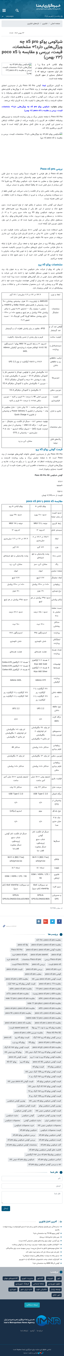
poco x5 (7, 1037)
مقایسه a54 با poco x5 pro (50, 1042)
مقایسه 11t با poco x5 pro (50, 983)
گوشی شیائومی (28, 1115)
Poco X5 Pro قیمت (20, 964)
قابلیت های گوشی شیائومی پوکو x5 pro (45, 1149)
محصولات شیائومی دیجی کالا (49, 1125)
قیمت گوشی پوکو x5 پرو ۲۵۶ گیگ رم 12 (44, 1091)
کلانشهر (40, 1278)
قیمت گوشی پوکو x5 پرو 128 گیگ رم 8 (45, 1096)
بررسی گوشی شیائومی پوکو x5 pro (21, 1140)
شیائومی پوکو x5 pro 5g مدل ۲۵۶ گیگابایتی (43, 1154)
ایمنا (42, 7)
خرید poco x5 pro (53, 969)
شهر (58, 1278)
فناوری (44, 23)
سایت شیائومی (12, 1115)
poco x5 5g (23, 944)
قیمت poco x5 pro (14, 969)
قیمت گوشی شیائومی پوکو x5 (49, 1081)
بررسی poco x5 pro (34, 969)
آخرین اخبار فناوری (48, 1222)
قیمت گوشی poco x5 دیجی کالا (20, 1081)
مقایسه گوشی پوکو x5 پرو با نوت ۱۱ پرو (45, 1057)
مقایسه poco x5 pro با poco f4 (18, 1013)
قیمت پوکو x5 (38, 1066)
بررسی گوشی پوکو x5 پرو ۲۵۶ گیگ (47, 1037)
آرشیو (32, 1330)
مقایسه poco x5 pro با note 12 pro (20, 998)
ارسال (6, 1208)
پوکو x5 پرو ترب (18, 1042)
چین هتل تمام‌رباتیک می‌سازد (49, 1237)
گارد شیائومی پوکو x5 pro (51, 1144)
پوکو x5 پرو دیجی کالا (13, 1052)
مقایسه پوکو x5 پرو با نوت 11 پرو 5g (46, 1027)
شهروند (50, 1278)
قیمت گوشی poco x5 (17, 1057)
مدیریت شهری (27, 1278)
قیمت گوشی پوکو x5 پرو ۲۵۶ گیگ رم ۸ (45, 1076)
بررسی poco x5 (38, 964)
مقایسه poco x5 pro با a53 (50, 1008)
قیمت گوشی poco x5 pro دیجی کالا (46, 979)
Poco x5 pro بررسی (53, 959)
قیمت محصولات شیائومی (51, 1130)
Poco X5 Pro (16, 949)
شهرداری (13, 1289)
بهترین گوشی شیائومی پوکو (50, 1105)
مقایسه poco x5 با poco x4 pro (18, 1022)
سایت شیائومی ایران (53, 1120)
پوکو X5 (32, 1042)
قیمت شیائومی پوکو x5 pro (50, 1140)
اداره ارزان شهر (26, 1289)
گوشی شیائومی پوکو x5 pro (50, 1135)
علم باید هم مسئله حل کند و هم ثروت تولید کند (42, 1252)
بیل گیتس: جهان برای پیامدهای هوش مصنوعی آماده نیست (39, 1241)
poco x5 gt (56, 954)
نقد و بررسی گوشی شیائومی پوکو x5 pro (45, 1164)
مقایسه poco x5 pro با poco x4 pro (20, 1008)
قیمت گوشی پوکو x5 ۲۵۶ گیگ (16, 1047)
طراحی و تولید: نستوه (30, 1353)
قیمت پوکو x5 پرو (22, 1037)
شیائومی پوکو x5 (54, 1066)
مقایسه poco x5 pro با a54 (50, 998)
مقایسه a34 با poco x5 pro (17, 979)
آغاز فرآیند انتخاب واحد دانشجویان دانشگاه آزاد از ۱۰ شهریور (39, 1259)
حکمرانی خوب (41, 1289)
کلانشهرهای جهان (11, 1278)
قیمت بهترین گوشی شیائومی (49, 1115)
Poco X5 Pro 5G (54, 1032)
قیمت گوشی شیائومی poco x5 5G (47, 1061)
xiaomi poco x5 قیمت (18, 1027)
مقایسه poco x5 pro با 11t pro (48, 988)
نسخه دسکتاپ (32, 1304)
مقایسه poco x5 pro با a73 (18, 993)
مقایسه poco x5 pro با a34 (21, 988)
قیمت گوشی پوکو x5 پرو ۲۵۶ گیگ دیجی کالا (43, 1052)
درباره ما (40, 1330)
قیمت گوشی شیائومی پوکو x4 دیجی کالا (45, 1101)
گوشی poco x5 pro (53, 974)
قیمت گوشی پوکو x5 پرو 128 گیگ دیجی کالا (43, 1071)
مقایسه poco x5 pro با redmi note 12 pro (43, 1018)
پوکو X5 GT (11, 1061)
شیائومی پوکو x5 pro (28, 1130)
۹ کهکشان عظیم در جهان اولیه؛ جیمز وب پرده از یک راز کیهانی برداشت (35, 1244)
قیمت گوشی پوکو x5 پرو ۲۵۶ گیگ (21, 983)
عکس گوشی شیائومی (23, 1110)
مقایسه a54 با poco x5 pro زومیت (47, 993)
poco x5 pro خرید (19, 954)
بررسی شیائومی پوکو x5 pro (24, 1135)
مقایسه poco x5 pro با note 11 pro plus (44, 1003)
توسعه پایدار (55, 1289)
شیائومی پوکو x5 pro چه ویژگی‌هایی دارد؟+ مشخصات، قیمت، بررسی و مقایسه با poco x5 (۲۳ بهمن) (32, 49)
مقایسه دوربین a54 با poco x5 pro (28, 1032)
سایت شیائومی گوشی (32, 1120)
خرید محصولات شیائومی (24, 1125)
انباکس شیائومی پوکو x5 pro (49, 1159)
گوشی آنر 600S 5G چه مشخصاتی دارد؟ (46, 1263)
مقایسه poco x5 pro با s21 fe (48, 940)
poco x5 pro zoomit (39, 954)
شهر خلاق (56, 1295)
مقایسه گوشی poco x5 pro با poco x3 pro (43, 949)
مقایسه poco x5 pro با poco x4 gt (47, 1047)
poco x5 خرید (12, 959)
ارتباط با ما (24, 1330)
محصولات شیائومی (12, 1120)
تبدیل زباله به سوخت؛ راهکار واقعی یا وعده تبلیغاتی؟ (41, 1255)
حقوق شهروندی (54, 1283)
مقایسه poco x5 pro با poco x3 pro (46, 944)
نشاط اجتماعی (38, 1283)
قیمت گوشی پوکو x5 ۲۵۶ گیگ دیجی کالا (44, 1086)
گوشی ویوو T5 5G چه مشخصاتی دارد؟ (46, 1233)
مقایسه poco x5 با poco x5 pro (48, 1022)
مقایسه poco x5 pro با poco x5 (48, 1013)
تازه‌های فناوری (33, 23)
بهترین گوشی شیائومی (16, 1101)
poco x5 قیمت (55, 964)
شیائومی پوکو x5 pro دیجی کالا (21, 1159)
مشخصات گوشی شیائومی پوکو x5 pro (22, 1144)
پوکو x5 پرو (24, 1061)
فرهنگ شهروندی (22, 1283)
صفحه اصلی (55, 23)
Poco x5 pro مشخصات (31, 959)
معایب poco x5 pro (33, 974)
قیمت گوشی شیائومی (26, 1105)
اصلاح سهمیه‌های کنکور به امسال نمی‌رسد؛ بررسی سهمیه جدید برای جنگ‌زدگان (32, 1248)
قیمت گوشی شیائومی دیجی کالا (48, 1110)
